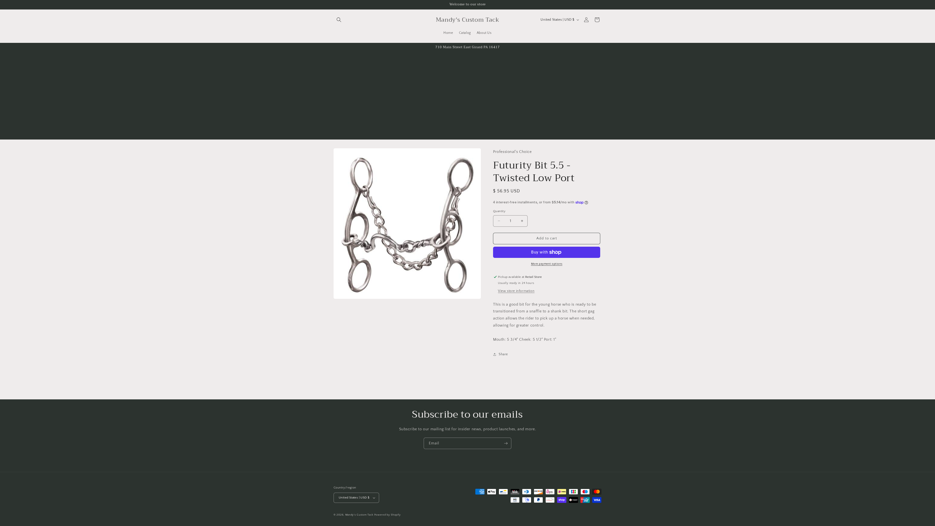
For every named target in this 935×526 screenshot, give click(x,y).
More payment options (546, 263)
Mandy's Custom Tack (359, 514)
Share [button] (503, 354)
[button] (339, 19)
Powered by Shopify (387, 514)
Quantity (499, 211)
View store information (516, 291)
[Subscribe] (505, 443)
